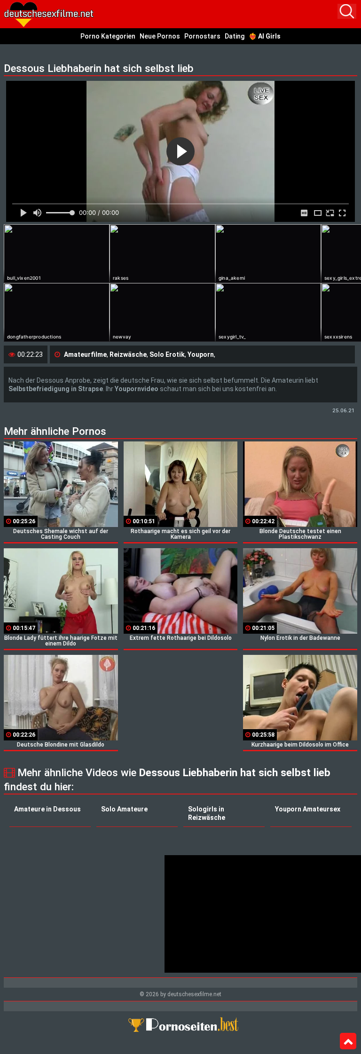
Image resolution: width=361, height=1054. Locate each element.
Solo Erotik (167, 354)
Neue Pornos (160, 36)
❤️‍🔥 (265, 36)
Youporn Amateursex (307, 809)
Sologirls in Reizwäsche (206, 813)
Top (348, 1041)
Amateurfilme (85, 354)
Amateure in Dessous (47, 809)
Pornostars (202, 36)
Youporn (201, 354)
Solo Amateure (124, 809)
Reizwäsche (128, 354)
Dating (234, 36)
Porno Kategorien (107, 36)
